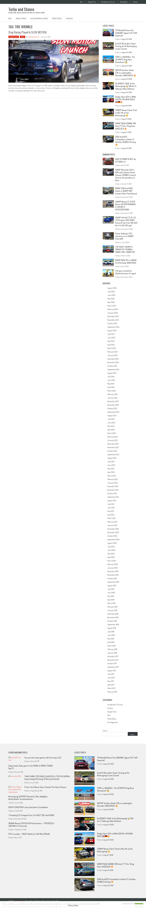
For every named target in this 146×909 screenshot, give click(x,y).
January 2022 (112, 483)
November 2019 (113, 575)
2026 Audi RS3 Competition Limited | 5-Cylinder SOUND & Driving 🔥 (125, 141)
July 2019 (110, 589)
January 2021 (112, 525)
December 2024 (113, 359)
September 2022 (113, 454)
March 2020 (111, 561)
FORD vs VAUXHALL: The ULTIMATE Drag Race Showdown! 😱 (125, 59)
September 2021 (113, 497)
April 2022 (111, 472)
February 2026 (112, 309)
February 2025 (112, 352)
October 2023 (112, 408)
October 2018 (112, 621)
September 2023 (113, 412)
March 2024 (111, 391)
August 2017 (111, 670)
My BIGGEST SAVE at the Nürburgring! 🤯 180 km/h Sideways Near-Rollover (125, 86)
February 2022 (112, 479)
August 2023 (111, 415)
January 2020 (112, 568)
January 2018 (112, 653)
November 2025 (113, 320)
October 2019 (112, 578)
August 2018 (111, 628)
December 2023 (113, 401)
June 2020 (111, 550)
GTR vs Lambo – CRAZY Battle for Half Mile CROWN (29, 834)
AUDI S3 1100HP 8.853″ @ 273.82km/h (125, 160)
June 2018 (111, 635)
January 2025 (112, 355)
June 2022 (111, 465)
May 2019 (110, 596)
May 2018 (110, 639)
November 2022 (113, 447)
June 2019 (111, 592)
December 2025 (113, 316)
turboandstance (33, 37)
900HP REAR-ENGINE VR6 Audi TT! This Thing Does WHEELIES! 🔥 (125, 126)
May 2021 (110, 511)
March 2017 (111, 688)
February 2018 (112, 649)
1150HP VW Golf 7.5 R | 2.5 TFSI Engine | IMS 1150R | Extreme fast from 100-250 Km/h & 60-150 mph (126, 221)
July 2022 (111, 461)
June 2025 (111, 337)
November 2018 (113, 617)
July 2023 (111, 419)
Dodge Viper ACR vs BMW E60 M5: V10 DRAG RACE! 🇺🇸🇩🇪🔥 (125, 99)
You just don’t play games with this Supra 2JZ (42, 757)
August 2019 (111, 585)
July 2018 (110, 631)
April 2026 (111, 302)
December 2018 (112, 614)
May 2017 (110, 681)
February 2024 (112, 394)
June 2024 (111, 380)
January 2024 (112, 398)
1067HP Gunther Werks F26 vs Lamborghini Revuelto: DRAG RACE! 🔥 (125, 73)
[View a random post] (134, 18)
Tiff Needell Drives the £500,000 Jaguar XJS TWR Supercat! (126, 33)
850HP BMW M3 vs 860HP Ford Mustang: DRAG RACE (126, 261)
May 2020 (111, 554)
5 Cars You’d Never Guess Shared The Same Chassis (45, 787)
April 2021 (110, 515)
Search (105, 731)
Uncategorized (112, 722)
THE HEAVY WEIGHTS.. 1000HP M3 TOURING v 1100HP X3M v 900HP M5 (125, 249)
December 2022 (113, 444)
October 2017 (112, 663)
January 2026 (112, 313)
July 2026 (111, 291)
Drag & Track (92, 2)
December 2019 (112, 571)
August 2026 (112, 288)
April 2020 (111, 557)
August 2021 (111, 500)
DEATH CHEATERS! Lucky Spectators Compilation (28, 807)
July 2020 (111, 546)
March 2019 (111, 603)
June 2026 (111, 295)
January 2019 (112, 610)
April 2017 (110, 685)
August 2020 (112, 543)
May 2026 (111, 299)
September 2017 (113, 667)
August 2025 (111, 330)
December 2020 (113, 529)
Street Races (123, 2)
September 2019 (113, 582)
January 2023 (112, 440)
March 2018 (111, 646)
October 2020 (112, 536)
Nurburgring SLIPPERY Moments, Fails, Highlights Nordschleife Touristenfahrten (28, 797)
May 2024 (110, 384)
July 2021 (110, 504)
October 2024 (112, 366)
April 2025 (111, 345)
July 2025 (111, 334)
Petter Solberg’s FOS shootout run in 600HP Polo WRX (124, 236)
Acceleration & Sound (108, 2)
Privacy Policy (73, 905)
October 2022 (112, 451)
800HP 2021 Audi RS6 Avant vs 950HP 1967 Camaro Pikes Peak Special (126, 191)
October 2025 (112, 323)
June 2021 (111, 507)
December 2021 (112, 486)
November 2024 (113, 362)
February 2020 (112, 564)
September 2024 (113, 369)
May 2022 (110, 469)
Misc (81, 2)
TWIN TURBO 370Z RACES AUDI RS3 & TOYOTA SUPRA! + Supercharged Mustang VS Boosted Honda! (47, 777)
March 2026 (111, 306)
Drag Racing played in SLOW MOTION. (27, 32)
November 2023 (113, 405)
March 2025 (111, 348)
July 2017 (110, 674)
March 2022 (111, 476)
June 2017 (111, 677)
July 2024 (110, 376)
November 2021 (112, 490)
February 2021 (112, 522)
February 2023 (112, 437)
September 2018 (113, 624)
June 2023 (111, 422)
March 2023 (111, 433)
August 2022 (111, 458)
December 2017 (112, 656)
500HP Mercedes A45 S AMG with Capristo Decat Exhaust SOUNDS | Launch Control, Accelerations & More (125, 175)
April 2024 (111, 387)
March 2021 (111, 518)
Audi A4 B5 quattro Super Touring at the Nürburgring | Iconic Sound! (126, 46)
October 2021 (112, 493)
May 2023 (110, 426)
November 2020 (113, 532)
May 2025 (110, 341)
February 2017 (112, 692)
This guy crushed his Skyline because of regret (125, 272)
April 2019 (110, 600)
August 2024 (111, 373)
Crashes (135, 2)
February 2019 (112, 607)
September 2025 (113, 327)
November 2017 (112, 660)
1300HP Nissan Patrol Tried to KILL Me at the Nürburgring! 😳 (126, 113)
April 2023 (111, 430)
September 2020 (113, 539)
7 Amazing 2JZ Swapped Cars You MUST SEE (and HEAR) (31, 815)
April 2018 (110, 642)
